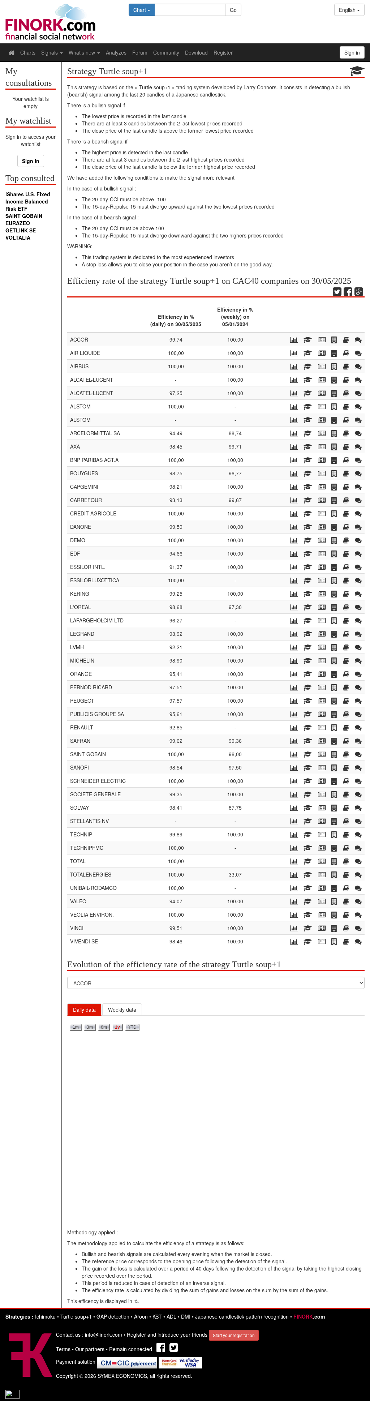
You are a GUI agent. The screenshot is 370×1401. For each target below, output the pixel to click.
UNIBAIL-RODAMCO (93, 887)
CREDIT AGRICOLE (93, 513)
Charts (27, 52)
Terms (63, 1349)
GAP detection (112, 1316)
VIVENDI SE (84, 941)
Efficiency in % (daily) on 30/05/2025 (175, 320)
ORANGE (81, 673)
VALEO (78, 901)
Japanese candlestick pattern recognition (242, 1316)
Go (233, 9)
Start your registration (234, 1335)
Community (166, 52)
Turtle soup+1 (76, 1316)
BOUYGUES (84, 473)
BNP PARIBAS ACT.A (94, 459)
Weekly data (122, 1009)
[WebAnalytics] (12, 1393)
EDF (75, 553)
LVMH (77, 647)
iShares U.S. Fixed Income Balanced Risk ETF (27, 201)
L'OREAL (80, 606)
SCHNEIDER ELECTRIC (98, 780)
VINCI (76, 927)
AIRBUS (79, 366)
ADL (171, 1316)
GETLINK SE (20, 230)
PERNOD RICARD (91, 687)
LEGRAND (82, 633)
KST (157, 1316)
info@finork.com (103, 1334)
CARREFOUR (86, 500)
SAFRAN (80, 740)
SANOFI (79, 767)
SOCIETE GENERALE (95, 794)
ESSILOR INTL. (88, 566)
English (348, 9)
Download (196, 52)
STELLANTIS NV (89, 820)
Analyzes (116, 52)
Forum (139, 52)
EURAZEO (17, 223)
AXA (75, 446)
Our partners (89, 1349)
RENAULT (81, 727)
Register (223, 52)
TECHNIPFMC (86, 847)
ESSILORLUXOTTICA (94, 580)
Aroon (141, 1316)
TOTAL (78, 861)
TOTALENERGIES (90, 874)
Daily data (84, 1009)
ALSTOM (80, 406)
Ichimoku (45, 1316)
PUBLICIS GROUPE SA (97, 713)
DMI (185, 1316)
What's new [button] (82, 52)
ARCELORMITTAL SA (95, 433)
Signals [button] (50, 52)
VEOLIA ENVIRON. (92, 914)
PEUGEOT (82, 700)
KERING (79, 593)
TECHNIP (81, 834)
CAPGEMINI (84, 486)
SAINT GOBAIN (23, 215)
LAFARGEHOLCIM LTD (97, 620)
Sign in (30, 160)
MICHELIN (82, 660)
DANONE (80, 526)
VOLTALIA (17, 237)
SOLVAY (79, 807)
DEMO (77, 540)
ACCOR (79, 339)
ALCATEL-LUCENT (91, 379)
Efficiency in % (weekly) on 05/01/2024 (235, 316)
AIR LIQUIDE (85, 352)
